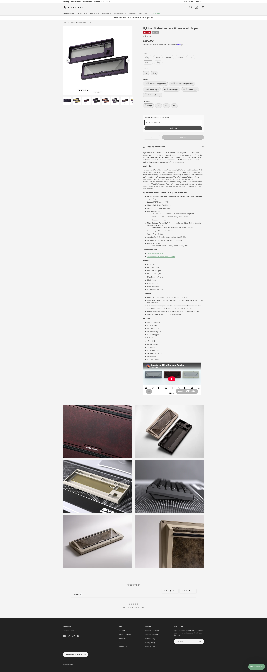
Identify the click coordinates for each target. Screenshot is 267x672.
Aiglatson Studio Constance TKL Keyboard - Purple (80, 22)
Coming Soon (144, 13)
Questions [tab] (75, 595)
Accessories (119, 13)
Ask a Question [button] (171, 591)
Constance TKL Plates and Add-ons (161, 257)
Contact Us (122, 647)
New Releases (68, 13)
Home (64, 22)
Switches (105, 13)
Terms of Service (150, 647)
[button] (202, 7)
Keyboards (81, 13)
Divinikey (70, 664)
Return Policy (149, 639)
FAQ (120, 643)
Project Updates (124, 635)
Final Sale (156, 13)
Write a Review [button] (189, 591)
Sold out (183, 137)
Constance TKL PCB (155, 254)
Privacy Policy (149, 643)
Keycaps (93, 13)
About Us (121, 639)
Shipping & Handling (152, 635)
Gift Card (121, 631)
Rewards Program (151, 631)
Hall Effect (133, 13)
